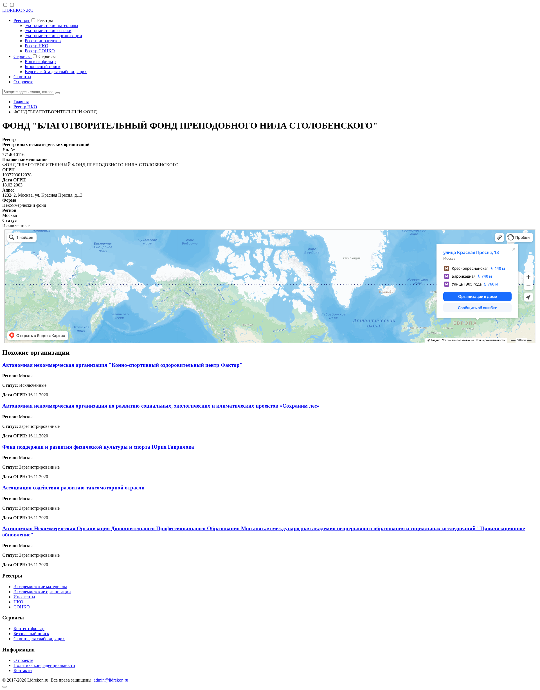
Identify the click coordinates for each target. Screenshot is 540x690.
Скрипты (22, 76)
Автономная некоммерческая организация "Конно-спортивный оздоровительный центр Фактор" (122, 365)
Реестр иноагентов (43, 40)
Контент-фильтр (40, 61)
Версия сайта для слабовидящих (56, 71)
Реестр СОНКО (40, 50)
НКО (18, 601)
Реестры (22, 20)
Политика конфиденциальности (44, 665)
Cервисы (23, 56)
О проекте (23, 81)
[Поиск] (57, 93)
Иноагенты (24, 596)
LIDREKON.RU (17, 10)
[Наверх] (4, 686)
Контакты (23, 670)
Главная (21, 101)
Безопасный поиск (42, 66)
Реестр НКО (36, 45)
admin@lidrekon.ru (111, 680)
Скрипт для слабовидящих (39, 638)
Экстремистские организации (53, 35)
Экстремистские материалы (51, 25)
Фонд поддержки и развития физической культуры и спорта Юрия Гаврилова (98, 447)
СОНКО (22, 606)
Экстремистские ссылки (48, 30)
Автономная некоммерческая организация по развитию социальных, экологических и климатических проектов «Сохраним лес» (161, 406)
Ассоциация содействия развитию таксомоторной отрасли (73, 488)
